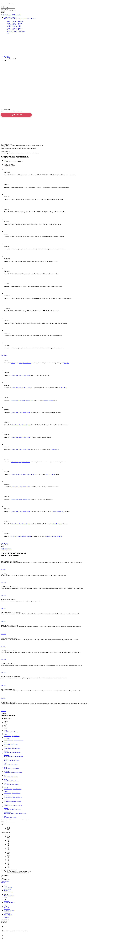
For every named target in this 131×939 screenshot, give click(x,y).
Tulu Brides (6, 817)
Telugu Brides (7, 780)
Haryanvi (20, 29)
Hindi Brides (7, 744)
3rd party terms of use (9, 910)
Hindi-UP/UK (18, 474)
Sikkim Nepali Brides (9, 813)
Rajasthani (15, 26)
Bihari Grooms (14, 732)
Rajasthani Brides (8, 772)
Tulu (8, 33)
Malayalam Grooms (18, 756)
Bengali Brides (7, 736)
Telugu (8, 28)
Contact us (6, 901)
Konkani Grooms (16, 793)
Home (5, 886)
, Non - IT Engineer (50, 474)
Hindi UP (15, 28)
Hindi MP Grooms (17, 789)
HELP (5, 60)
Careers (5, 897)
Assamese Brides (8, 805)
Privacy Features (8, 914)
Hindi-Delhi (18, 400)
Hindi (8, 23)
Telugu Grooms (15, 780)
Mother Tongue (7, 18)
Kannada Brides (7, 752)
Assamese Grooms (17, 805)
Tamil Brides (7, 776)
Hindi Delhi (21, 21)
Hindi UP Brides (8, 785)
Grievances (6, 917)
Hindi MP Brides (8, 789)
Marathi (14, 25)
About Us (6, 906)
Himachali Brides (8, 797)
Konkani (9, 29)
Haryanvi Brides (8, 801)
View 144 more (4, 543)
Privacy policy (7, 911)
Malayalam (9, 25)
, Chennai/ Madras (54, 449)
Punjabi (9, 26)
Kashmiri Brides (7, 809)
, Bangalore (66, 363)
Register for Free (16, 115)
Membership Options (9, 895)
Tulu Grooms (13, 817)
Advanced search (8, 887)
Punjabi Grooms (15, 768)
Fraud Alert (6, 907)
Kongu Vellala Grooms (6, 549)
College (34, 18)
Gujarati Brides (7, 748)
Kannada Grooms (16, 752)
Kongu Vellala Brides (6, 548)
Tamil (19, 26)
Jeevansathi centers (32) (9, 902)
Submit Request (4, 875)
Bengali (14, 21)
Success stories (7, 889)
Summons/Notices (8, 915)
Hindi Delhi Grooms (18, 740)
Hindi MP (20, 28)
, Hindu (13, 363)
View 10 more (4, 355)
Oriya (19, 25)
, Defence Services (48, 400)
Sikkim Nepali (21, 31)
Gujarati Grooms (16, 748)
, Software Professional (57, 511)
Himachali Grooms (17, 797)
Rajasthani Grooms (17, 772)
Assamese (9, 31)
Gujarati (14, 23)
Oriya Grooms (14, 764)
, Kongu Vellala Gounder (25, 363)
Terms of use (7, 909)
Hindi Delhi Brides (8, 740)
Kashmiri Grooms (16, 809)
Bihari (8, 21)
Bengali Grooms (15, 736)
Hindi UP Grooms (16, 785)
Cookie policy (7, 913)
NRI (31, 18)
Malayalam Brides (8, 756)
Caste (12, 18)
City (20, 18)
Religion (16, 18)
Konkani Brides (7, 793)
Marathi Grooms (15, 760)
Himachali (15, 29)
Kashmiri (15, 31)
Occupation (24, 18)
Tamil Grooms (14, 776)
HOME (5, 160)
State (28, 18)
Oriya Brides (7, 764)
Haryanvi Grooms (16, 801)
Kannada (20, 23)
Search (2, 12)
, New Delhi (63, 387)
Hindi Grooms (14, 744)
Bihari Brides (7, 732)
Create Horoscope (8, 891)
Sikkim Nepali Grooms (20, 813)
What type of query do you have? (9, 870)
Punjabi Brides (7, 768)
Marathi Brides (7, 760)
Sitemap (6, 890)
